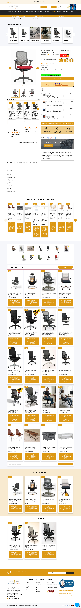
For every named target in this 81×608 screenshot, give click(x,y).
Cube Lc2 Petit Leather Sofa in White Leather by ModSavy (28, 215)
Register (65, 6)
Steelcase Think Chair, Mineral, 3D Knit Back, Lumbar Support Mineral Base (65, 295)
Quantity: (42, 69)
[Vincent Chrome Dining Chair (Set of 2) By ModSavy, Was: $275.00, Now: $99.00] (11, 208)
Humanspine (33, 14)
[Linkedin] (55, 138)
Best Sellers (59, 14)
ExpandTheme (34, 605)
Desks (38, 14)
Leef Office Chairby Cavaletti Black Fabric (31, 371)
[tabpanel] (23, 67)
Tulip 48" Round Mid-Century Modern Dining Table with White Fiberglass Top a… (36, 217)
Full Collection (44, 14)
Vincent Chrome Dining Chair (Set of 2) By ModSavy (11, 215)
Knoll (48, 11)
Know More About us (14, 598)
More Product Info (49, 96)
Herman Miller (21, 11)
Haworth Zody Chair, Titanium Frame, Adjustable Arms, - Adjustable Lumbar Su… (31, 333)
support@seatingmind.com (53, 584)
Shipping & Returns (30, 589)
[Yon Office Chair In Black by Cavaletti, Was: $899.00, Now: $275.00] (66, 358)
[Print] (51, 138)
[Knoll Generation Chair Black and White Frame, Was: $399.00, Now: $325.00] (19, 106)
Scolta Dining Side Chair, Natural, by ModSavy (61, 215)
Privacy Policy (39, 588)
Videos (60, 2)
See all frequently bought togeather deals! (53, 97)
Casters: (44, 65)
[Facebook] (46, 138)
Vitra (72, 11)
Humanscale (29, 11)
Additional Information (23, 162)
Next (74, 34)
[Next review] (38, 132)
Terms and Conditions (40, 586)
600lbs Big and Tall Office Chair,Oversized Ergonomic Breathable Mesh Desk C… (30, 295)
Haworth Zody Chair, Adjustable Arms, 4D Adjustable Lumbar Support (27, 113)
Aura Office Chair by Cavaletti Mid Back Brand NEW (48, 371)
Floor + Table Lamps (25, 14)
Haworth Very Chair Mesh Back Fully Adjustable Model (48, 546)
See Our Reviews (50, 63)
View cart (28, 582)
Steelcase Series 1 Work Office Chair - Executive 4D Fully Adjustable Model (12, 113)
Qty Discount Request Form (51, 75)
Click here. (9, 2)
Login (27, 584)
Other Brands (16, 14)
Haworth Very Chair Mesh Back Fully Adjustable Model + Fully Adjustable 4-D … (31, 547)
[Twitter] (53, 138)
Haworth (42, 11)
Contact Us (67, 2)
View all (38, 99)
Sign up (27, 586)
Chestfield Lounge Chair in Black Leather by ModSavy (19, 216)
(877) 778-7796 (51, 582)
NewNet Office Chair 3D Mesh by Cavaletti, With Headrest (65, 410)
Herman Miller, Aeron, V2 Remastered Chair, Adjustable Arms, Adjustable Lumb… (35, 113)
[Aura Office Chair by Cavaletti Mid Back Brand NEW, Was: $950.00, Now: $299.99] (49, 358)
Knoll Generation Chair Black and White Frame (19, 112)
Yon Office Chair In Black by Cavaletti (65, 371)
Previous (7, 34)
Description (11, 162)
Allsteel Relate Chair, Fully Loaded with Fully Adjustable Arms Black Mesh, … (15, 547)
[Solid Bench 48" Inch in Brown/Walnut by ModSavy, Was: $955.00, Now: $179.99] (32, 435)
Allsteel (53, 11)
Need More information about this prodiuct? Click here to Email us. (57, 123)
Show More (23, 122)
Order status (28, 588)
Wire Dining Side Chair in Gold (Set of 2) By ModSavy (53, 215)
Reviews (71, 2)
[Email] (48, 138)
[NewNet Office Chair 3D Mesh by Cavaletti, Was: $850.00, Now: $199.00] (49, 397)
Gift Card (53, 7)
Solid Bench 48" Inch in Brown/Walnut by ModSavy (30, 448)
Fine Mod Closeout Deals (62, 11)
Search (44, 7)
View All (57, 83)
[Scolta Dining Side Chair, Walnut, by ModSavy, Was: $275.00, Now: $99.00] (69, 208)
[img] (16, 132)
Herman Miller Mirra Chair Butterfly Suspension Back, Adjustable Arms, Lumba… (30, 410)
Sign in (61, 6)
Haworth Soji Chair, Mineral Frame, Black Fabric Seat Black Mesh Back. (14, 371)
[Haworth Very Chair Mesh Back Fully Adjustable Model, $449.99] (49, 533)
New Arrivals (53, 14)
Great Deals (65, 14)
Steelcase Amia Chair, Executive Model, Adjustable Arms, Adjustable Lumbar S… (15, 410)
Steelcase (36, 11)
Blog (63, 2)
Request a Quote (48, 145)
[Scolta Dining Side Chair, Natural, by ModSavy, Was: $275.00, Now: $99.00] (61, 208)
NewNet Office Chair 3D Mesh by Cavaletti (48, 410)
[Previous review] (8, 132)
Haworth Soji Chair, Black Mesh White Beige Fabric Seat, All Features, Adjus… (65, 333)
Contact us (38, 584)
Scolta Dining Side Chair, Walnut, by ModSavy (69, 215)
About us (38, 582)
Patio (9, 11)
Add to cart (57, 79)
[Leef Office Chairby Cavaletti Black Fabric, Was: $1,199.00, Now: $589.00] (32, 358)
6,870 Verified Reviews (16, 134)
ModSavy (14, 11)
